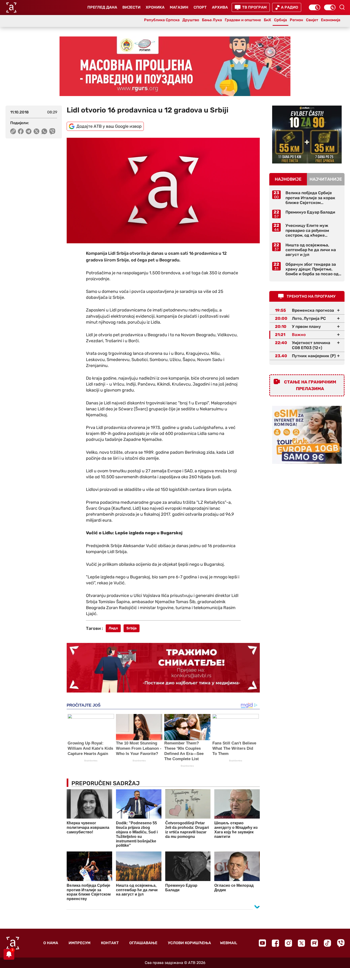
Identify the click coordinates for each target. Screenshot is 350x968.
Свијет (312, 20)
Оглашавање (143, 943)
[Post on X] (37, 131)
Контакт (110, 943)
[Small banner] (307, 134)
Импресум (79, 943)
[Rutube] (314, 943)
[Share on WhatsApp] (44, 131)
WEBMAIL (228, 943)
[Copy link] (13, 131)
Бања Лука (212, 20)
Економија (330, 20)
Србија (280, 20)
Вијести (131, 7)
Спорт (200, 7)
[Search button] (342, 7)
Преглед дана (102, 7)
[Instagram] (288, 943)
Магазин (179, 7)
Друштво (190, 20)
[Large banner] (175, 66)
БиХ (267, 20)
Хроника (155, 7)
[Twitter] (301, 943)
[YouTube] (262, 943)
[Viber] (341, 943)
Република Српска (162, 20)
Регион (296, 20)
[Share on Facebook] (21, 131)
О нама (50, 943)
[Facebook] (275, 943)
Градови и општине (243, 20)
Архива (220, 7)
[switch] (314, 7)
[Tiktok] (327, 943)
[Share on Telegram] (29, 131)
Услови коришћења (189, 943)
